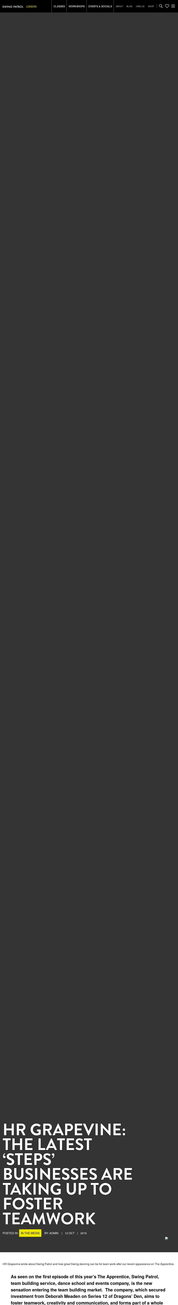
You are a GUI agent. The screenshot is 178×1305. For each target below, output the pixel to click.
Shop (151, 6)
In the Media (30, 1233)
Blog (129, 6)
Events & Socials (100, 6)
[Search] (161, 6)
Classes (59, 6)
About (119, 6)
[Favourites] (167, 6)
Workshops (77, 6)
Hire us (140, 6)
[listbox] (36, 6)
